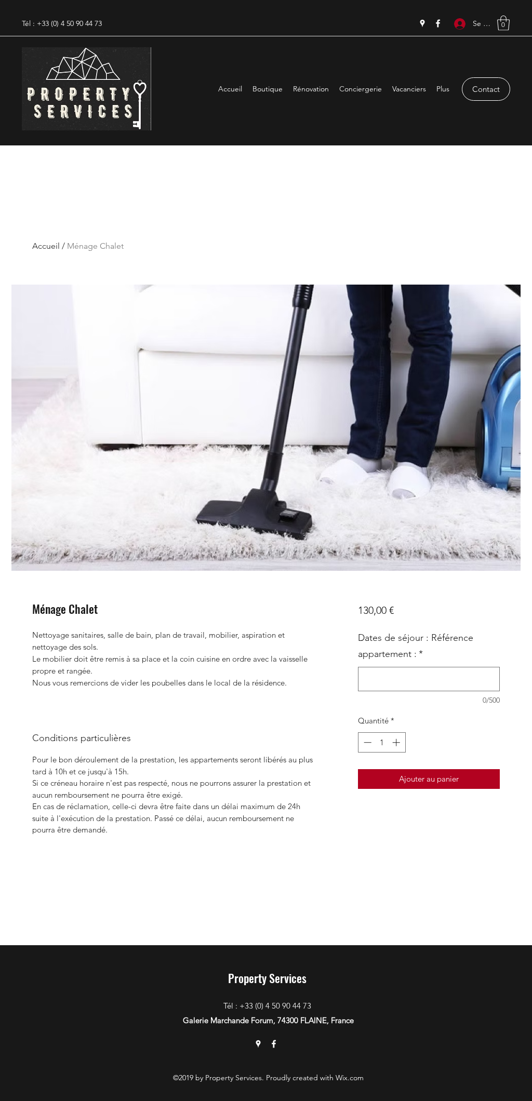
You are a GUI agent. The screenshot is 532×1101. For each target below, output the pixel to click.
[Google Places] (422, 23)
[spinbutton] (381, 742)
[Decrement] (367, 742)
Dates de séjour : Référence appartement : (415, 646)
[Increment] (397, 742)
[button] (503, 23)
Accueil (46, 246)
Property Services (267, 978)
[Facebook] (438, 23)
